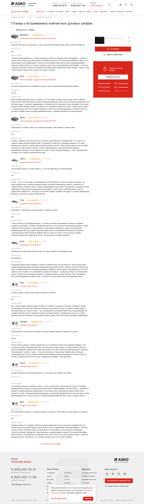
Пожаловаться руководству (118, 480)
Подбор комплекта (88, 476)
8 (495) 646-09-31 (60, 5)
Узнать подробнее (58, 498)
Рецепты (67, 483)
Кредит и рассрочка (117, 11)
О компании (50, 11)
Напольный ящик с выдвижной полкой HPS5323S (38, 38)
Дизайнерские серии (89, 479)
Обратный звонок (97, 5)
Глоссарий (85, 483)
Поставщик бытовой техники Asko (116, 486)
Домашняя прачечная (89, 473)
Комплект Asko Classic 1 (29, 286)
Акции (89, 11)
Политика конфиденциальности (124, 500)
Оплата (67, 11)
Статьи (95, 11)
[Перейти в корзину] (131, 4)
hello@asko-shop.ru (21, 485)
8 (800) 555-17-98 (78, 5)
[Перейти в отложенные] (126, 4)
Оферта (111, 500)
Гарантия (82, 11)
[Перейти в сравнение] (120, 4)
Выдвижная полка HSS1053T (31, 162)
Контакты (129, 11)
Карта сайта (103, 500)
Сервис (74, 11)
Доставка (59, 11)
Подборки (67, 473)
